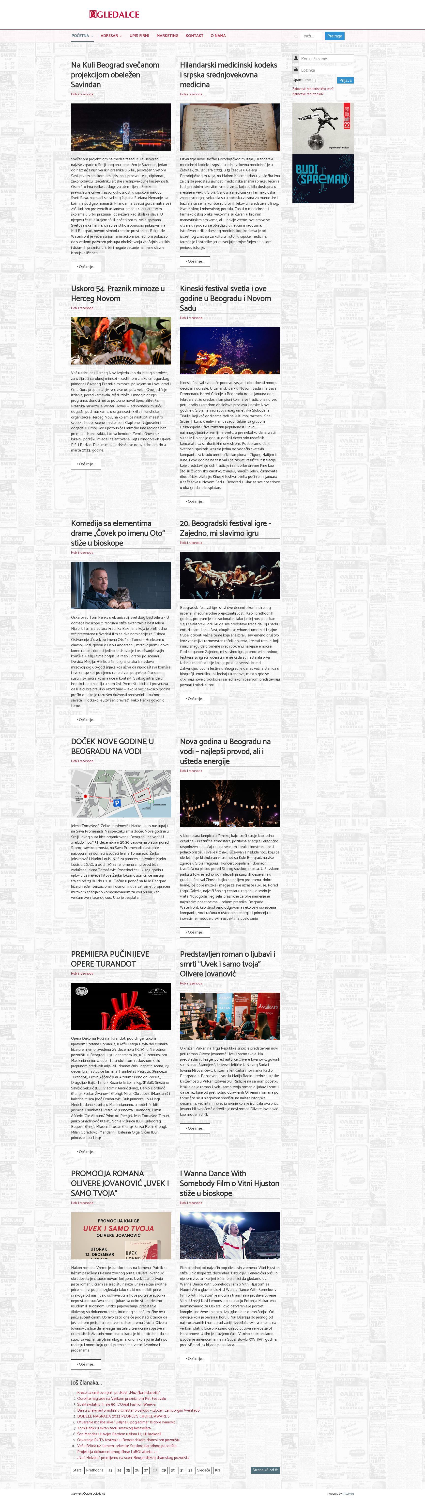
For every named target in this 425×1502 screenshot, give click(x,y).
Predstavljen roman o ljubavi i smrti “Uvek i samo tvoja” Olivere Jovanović (227, 964)
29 (164, 1470)
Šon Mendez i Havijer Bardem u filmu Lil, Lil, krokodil (119, 1434)
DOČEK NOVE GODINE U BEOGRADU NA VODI (112, 746)
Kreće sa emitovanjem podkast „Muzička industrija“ (118, 1392)
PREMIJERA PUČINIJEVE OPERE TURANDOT (110, 959)
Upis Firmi (139, 36)
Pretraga (334, 36)
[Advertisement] (323, 283)
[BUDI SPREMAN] (323, 179)
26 (137, 1470)
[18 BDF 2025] (323, 128)
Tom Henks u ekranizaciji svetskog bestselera (114, 1428)
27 (146, 1470)
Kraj (218, 1470)
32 (190, 1470)
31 (181, 1470)
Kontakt (194, 36)
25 (128, 1470)
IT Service (348, 1493)
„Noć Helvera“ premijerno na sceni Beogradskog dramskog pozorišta (133, 1457)
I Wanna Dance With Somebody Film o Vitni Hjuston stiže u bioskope (229, 1184)
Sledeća (203, 1470)
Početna (80, 36)
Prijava (345, 80)
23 (110, 1470)
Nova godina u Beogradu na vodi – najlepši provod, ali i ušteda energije (225, 751)
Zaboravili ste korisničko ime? (313, 89)
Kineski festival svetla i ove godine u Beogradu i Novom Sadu (225, 299)
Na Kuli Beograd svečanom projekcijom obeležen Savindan (115, 75)
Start (77, 1470)
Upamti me (301, 80)
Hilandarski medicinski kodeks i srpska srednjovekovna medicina (228, 75)
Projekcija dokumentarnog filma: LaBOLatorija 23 (117, 1452)
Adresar (109, 36)
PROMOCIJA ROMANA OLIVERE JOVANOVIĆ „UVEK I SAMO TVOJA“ (120, 1184)
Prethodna (95, 1470)
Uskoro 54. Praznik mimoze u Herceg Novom (118, 294)
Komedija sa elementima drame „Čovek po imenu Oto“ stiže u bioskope (118, 533)
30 (173, 1470)
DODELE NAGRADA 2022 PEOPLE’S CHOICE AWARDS (123, 1416)
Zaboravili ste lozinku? (307, 94)
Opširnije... (86, 267)
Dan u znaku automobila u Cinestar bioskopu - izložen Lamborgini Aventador (139, 1410)
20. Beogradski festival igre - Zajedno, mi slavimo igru (225, 528)
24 (119, 1470)
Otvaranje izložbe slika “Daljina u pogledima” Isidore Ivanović (126, 1422)
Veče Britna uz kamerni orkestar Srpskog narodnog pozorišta (127, 1446)
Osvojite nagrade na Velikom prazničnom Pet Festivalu (121, 1398)
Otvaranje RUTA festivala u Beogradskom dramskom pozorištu (128, 1440)
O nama (218, 36)
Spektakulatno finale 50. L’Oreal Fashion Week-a (116, 1404)
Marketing (167, 36)
